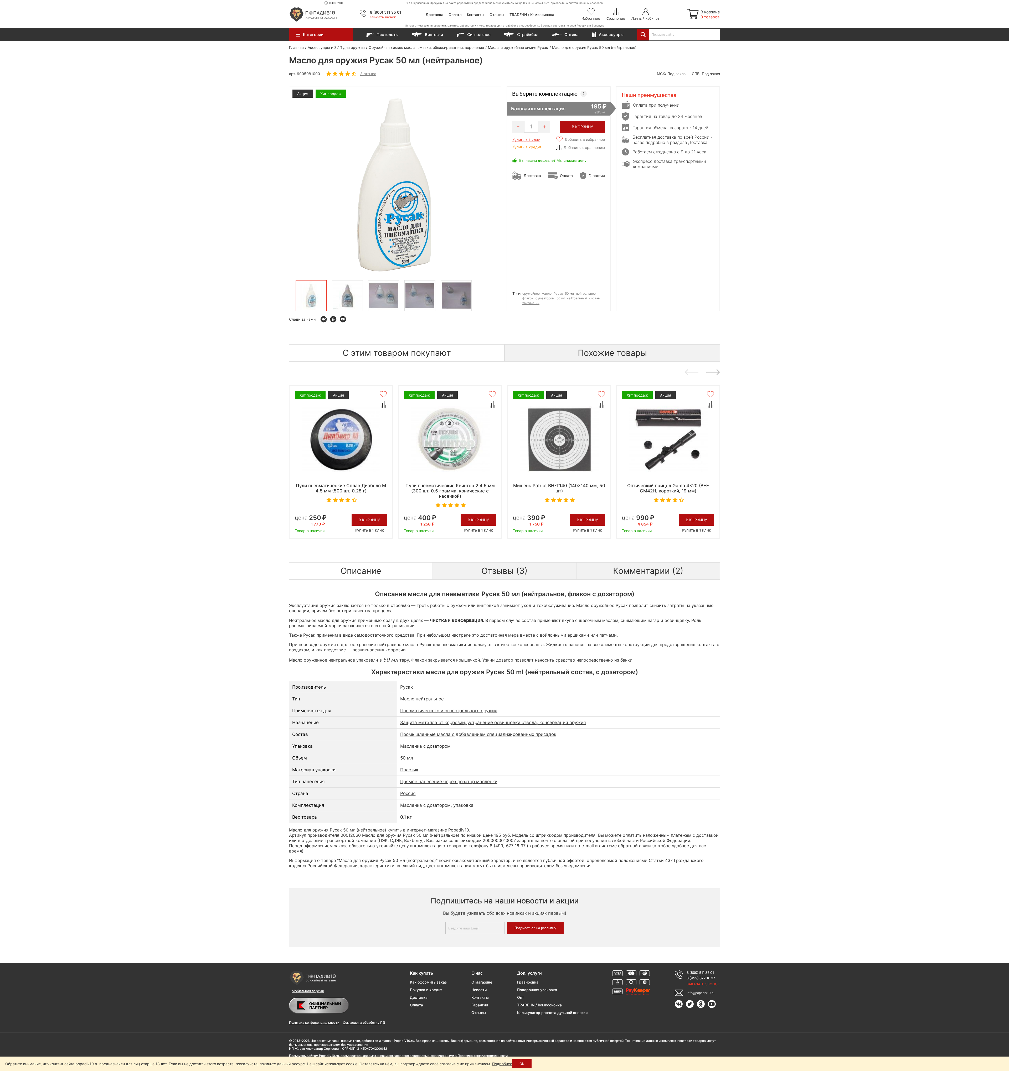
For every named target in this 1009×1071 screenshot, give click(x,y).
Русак (558, 293)
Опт (520, 997)
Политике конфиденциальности (482, 1056)
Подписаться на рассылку (535, 928)
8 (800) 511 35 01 (385, 12)
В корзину (369, 520)
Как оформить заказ (428, 982)
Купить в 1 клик (526, 140)
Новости (479, 989)
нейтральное (586, 293)
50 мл (569, 293)
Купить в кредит (526, 147)
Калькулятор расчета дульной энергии (552, 1012)
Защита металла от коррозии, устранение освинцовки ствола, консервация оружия (493, 722)
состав (594, 298)
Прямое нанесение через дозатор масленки (448, 781)
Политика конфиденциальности (314, 1023)
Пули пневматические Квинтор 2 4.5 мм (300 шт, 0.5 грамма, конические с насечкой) (450, 491)
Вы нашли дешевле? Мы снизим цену (552, 160)
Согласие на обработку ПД (364, 1023)
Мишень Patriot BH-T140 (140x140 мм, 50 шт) (559, 488)
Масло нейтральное (422, 698)
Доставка (434, 14)
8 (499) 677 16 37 (701, 978)
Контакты (475, 14)
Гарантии (479, 1005)
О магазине (481, 982)
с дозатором (545, 298)
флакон (527, 298)
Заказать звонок (383, 17)
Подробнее (502, 1064)
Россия (408, 793)
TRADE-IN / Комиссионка (531, 14)
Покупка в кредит (426, 989)
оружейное (531, 293)
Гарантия (597, 175)
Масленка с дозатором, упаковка (436, 805)
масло (547, 293)
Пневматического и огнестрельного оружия (448, 710)
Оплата (455, 14)
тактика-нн (530, 303)
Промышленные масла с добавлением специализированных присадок (478, 734)
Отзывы (497, 14)
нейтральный (577, 298)
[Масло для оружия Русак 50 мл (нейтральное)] (311, 295)
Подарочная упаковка (537, 989)
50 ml (561, 298)
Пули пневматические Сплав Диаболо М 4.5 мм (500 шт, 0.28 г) (341, 488)
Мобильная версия (308, 991)
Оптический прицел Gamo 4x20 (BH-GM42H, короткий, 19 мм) (668, 488)
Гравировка (527, 982)
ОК (521, 1064)
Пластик (409, 769)
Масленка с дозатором (425, 746)
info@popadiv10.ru (700, 993)
